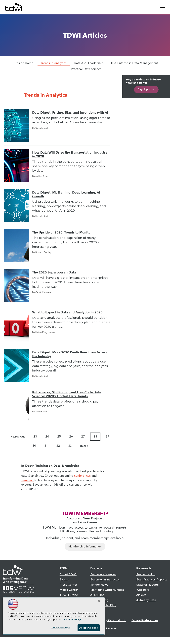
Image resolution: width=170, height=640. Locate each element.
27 (83, 436)
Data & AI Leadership (88, 63)
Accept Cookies (88, 627)
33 (70, 445)
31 (46, 445)
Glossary (96, 610)
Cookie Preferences (144, 620)
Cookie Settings (60, 627)
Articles (141, 595)
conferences (82, 475)
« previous (18, 436)
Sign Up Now (146, 89)
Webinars (142, 589)
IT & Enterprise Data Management (134, 63)
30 (34, 445)
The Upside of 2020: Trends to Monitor (62, 232)
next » (84, 445)
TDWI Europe (69, 595)
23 (35, 436)
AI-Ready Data (146, 600)
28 (95, 436)
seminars (27, 480)
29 (107, 436)
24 (47, 436)
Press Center (68, 584)
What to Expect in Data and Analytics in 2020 (67, 312)
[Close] (99, 601)
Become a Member (103, 574)
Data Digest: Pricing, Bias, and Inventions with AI (70, 112)
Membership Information (85, 546)
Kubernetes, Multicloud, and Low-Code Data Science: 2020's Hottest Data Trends (66, 394)
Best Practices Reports (151, 579)
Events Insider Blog (103, 605)
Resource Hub (145, 574)
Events (64, 579)
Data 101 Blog (99, 600)
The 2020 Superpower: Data (54, 272)
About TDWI (68, 574)
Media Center (69, 589)
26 (71, 436)
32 (58, 445)
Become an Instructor (105, 579)
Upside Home (23, 63)
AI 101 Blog (97, 595)
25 (59, 436)
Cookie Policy (72, 619)
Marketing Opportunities (107, 589)
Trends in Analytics (53, 63)
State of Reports (147, 584)
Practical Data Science (86, 69)
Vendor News (99, 584)
